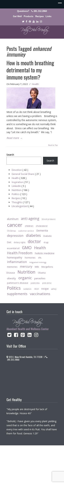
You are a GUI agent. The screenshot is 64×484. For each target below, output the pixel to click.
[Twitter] (23, 21)
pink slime (46, 283)
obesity (11, 278)
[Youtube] (33, 21)
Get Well (17, 16)
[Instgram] (40, 21)
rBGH (36, 289)
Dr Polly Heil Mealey (32, 30)
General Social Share (26, 174)
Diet (9, 242)
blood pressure (48, 219)
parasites (39, 278)
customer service (26, 231)
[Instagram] (36, 335)
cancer (14, 224)
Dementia (42, 230)
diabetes (33, 235)
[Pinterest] (29, 21)
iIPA (39, 258)
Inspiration (21, 182)
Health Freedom (19, 253)
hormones (30, 257)
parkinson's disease (17, 282)
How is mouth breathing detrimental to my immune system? (30, 70)
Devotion (20, 170)
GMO (27, 247)
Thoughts (21, 202)
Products (28, 16)
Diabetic (47, 235)
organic (25, 277)
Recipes (39, 16)
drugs (46, 242)
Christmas (11, 231)
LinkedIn (19, 186)
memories (12, 266)
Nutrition (20, 190)
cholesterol (41, 225)
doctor (34, 241)
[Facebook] (26, 21)
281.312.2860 (40, 11)
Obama (42, 272)
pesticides (35, 283)
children (29, 225)
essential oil (13, 248)
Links (48, 16)
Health (35, 84)
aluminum (12, 218)
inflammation (17, 262)
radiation (27, 289)
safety (53, 289)
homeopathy (14, 257)
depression (15, 236)
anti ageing (30, 218)
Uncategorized (23, 206)
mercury (26, 266)
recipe (45, 288)
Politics (19, 194)
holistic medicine (44, 253)
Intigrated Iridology (37, 262)
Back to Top (53, 145)
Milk (37, 266)
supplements (17, 293)
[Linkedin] (37, 21)
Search (10, 154)
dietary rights (19, 242)
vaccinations (40, 293)
